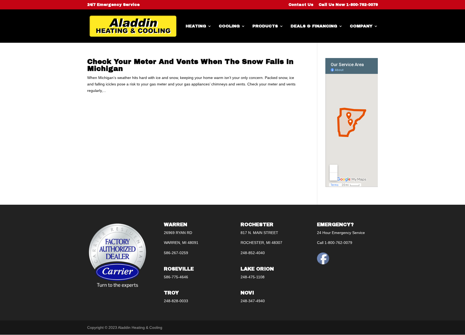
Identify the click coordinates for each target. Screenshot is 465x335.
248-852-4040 (253, 253)
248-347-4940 (253, 301)
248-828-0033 (176, 301)
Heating (196, 26)
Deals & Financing (314, 26)
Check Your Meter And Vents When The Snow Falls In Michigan (190, 65)
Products (265, 26)
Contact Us (300, 5)
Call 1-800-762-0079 (334, 242)
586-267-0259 (176, 253)
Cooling (229, 26)
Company (361, 26)
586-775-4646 (176, 277)
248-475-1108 (253, 277)
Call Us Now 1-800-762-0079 (348, 5)
